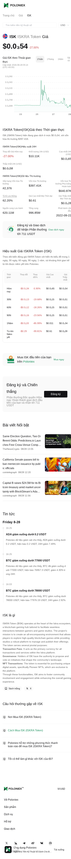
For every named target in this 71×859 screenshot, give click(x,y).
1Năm (60, 59)
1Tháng (50, 59)
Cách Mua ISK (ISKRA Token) (25, 730)
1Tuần (40, 59)
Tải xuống (59, 849)
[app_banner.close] (66, 846)
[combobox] (29, 25)
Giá (21, 15)
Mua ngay (59, 359)
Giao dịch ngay (56, 229)
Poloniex (14, 5)
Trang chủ (8, 15)
